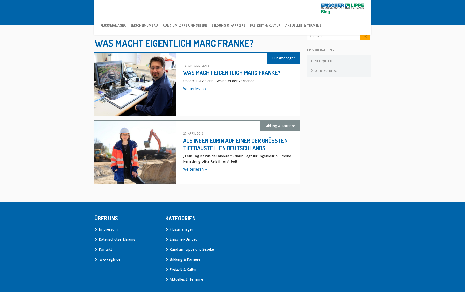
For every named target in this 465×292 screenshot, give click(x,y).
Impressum (108, 229)
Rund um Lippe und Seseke (185, 25)
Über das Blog (326, 71)
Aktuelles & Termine (303, 25)
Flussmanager (113, 25)
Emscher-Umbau (144, 25)
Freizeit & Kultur (265, 25)
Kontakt (105, 249)
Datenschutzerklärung (117, 239)
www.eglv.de (109, 259)
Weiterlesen (193, 89)
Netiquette (324, 61)
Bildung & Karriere (228, 25)
